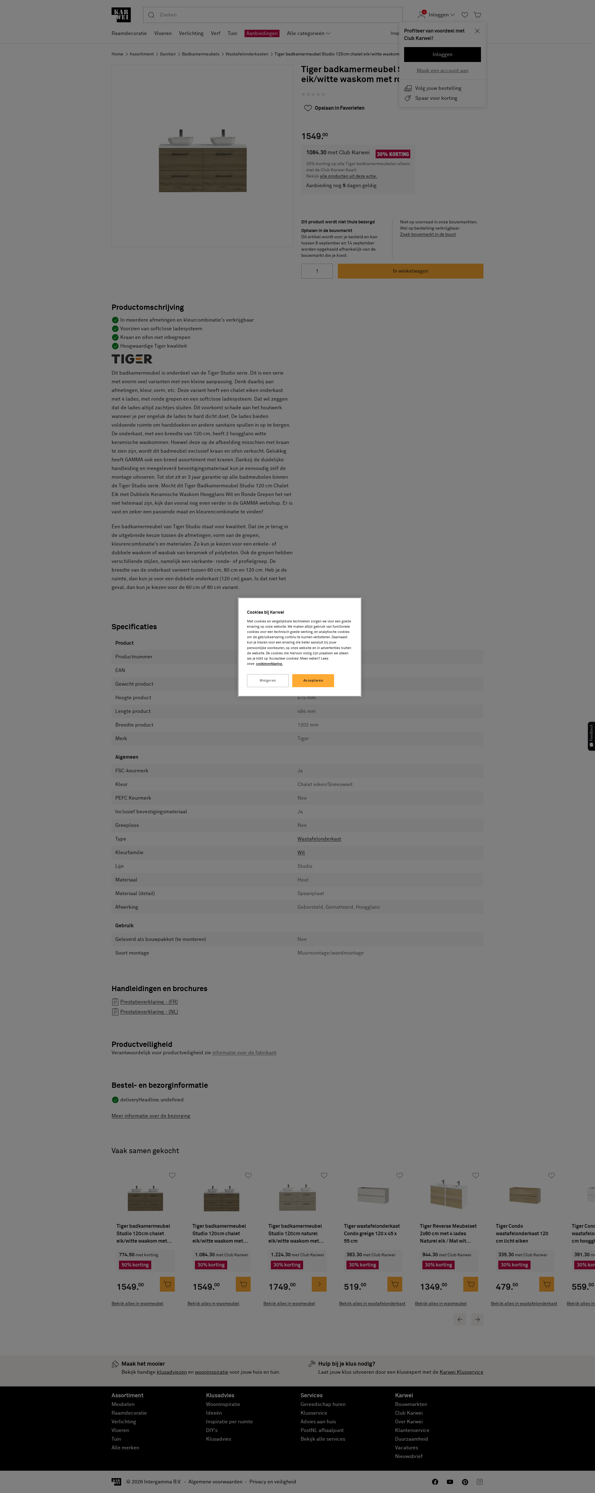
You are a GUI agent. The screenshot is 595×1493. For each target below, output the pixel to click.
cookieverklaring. (269, 663)
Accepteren (313, 680)
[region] (300, 647)
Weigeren (268, 680)
